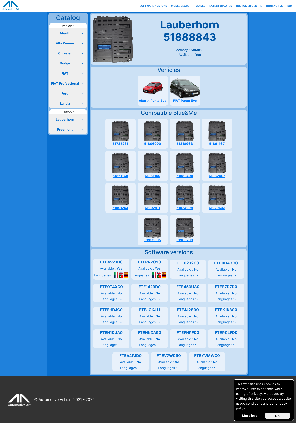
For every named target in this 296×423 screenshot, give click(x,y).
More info (249, 416)
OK (277, 416)
